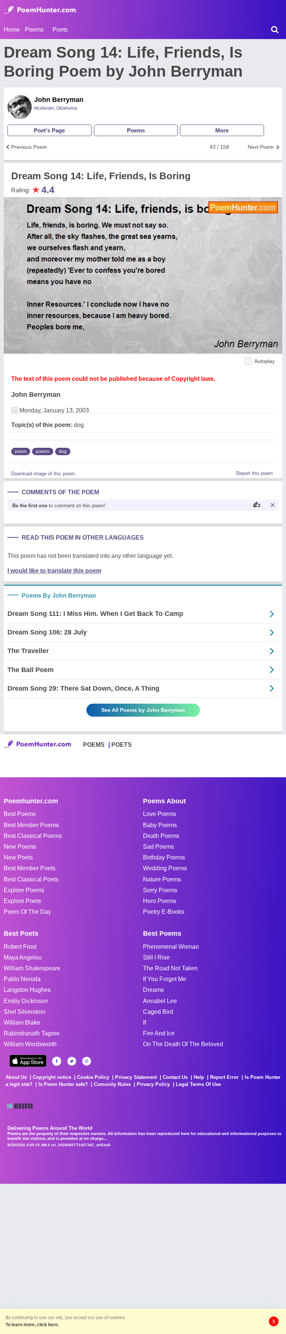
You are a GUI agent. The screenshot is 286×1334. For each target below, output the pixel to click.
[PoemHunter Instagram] (86, 1061)
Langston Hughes (27, 990)
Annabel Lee (160, 1001)
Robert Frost (20, 947)
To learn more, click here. (32, 1324)
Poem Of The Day (27, 912)
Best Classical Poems (33, 836)
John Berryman (58, 99)
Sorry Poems (160, 890)
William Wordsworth (30, 1044)
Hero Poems (159, 901)
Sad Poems (158, 846)
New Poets (18, 857)
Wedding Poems (165, 868)
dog (63, 451)
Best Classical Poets (31, 879)
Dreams (153, 990)
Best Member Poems (31, 825)
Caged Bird (158, 1012)
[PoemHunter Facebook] (56, 1061)
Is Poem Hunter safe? (63, 1084)
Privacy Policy (153, 1084)
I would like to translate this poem (54, 571)
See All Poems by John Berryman (143, 710)
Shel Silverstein (24, 1012)
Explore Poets (22, 901)
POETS (121, 745)
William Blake (22, 1022)
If (144, 1022)
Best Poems (20, 814)
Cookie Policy (93, 1077)
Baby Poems (160, 825)
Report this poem (254, 473)
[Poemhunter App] (28, 1061)
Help (199, 1077)
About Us (16, 1077)
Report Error (224, 1077)
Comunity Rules (112, 1084)
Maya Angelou (23, 957)
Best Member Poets (29, 868)
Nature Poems (162, 879)
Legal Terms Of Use (198, 1084)
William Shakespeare (32, 968)
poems (43, 451)
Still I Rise (156, 957)
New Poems (20, 846)
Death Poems (161, 836)
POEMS (94, 745)
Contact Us (175, 1077)
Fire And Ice (159, 1033)
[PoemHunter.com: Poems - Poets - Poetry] (40, 10)
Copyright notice (52, 1077)
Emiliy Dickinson (26, 1001)
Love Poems (159, 814)
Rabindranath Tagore (32, 1033)
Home (12, 29)
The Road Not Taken (170, 968)
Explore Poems (24, 890)
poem (20, 451)
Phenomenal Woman (171, 947)
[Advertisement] (111, 1258)
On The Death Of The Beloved (183, 1044)
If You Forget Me (164, 979)
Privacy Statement (136, 1077)
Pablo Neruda (22, 979)
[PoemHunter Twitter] (71, 1061)
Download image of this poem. (43, 473)
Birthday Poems (164, 857)
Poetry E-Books (163, 912)
